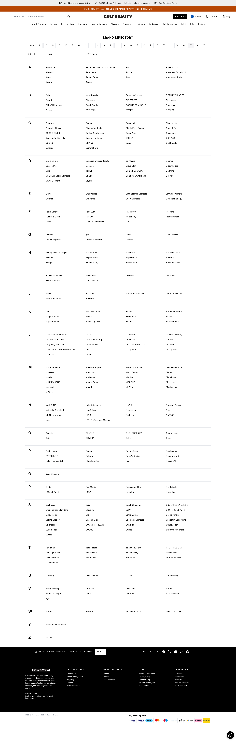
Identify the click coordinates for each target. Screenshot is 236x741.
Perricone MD (172, 456)
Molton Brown (92, 382)
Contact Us (71, 674)
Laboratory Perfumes (56, 339)
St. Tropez (51, 525)
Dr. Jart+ (90, 176)
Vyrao (48, 598)
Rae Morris (91, 487)
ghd (87, 234)
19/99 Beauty (92, 54)
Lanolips (170, 339)
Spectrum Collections (176, 520)
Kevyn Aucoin (52, 316)
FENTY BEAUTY (54, 216)
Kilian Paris (131, 316)
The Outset (171, 552)
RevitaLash (171, 487)
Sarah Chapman (133, 505)
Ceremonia (131, 123)
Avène (89, 82)
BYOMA (129, 110)
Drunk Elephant (53, 181)
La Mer (89, 334)
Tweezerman (52, 562)
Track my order (73, 685)
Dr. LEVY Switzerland (136, 176)
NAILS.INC (51, 405)
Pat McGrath (132, 451)
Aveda (49, 82)
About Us (106, 674)
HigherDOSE (92, 257)
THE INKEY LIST (174, 547)
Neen (168, 410)
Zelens (49, 637)
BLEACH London (54, 105)
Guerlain (130, 239)
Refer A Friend (181, 685)
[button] (230, 735)
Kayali (129, 311)
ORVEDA (90, 438)
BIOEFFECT (132, 100)
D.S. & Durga (52, 161)
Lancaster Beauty (94, 339)
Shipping (70, 680)
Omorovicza (172, 433)
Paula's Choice (133, 456)
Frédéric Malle (172, 216)
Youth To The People (56, 624)
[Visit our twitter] (170, 652)
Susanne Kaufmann (175, 530)
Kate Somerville (93, 311)
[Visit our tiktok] (182, 652)
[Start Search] (68, 16)
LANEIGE (130, 339)
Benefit (49, 100)
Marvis (169, 372)
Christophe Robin (94, 128)
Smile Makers (132, 515)
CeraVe (89, 123)
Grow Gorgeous (53, 239)
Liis (87, 349)
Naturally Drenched (55, 410)
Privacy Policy (144, 677)
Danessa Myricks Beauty (97, 161)
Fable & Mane (52, 212)
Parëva (89, 451)
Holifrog (170, 257)
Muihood (50, 387)
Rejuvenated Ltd (133, 487)
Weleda (49, 611)
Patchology (171, 451)
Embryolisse (91, 194)
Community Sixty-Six (55, 138)
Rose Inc (130, 492)
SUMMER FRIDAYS (95, 525)
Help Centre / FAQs (75, 677)
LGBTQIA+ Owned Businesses (60, 349)
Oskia (128, 438)
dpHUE (89, 171)
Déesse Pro (51, 166)
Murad (89, 387)
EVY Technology (174, 198)
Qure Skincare (52, 474)
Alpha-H (50, 72)
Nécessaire (131, 410)
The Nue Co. (92, 552)
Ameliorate (91, 72)
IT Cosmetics (92, 280)
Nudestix (130, 415)
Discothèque (172, 166)
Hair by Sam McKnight (56, 252)
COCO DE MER (53, 133)
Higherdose (131, 257)
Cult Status (179, 674)
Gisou (128, 234)
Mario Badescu (133, 372)
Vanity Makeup (52, 588)
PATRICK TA (52, 456)
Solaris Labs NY (53, 520)
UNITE (129, 575)
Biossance (171, 100)
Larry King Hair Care (55, 344)
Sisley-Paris (51, 515)
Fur (127, 221)
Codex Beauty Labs (95, 133)
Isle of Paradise (53, 280)
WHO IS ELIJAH (173, 611)
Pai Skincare (51, 451)
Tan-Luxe (50, 547)
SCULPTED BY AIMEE (177, 505)
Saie (88, 505)
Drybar (89, 181)
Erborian (49, 198)
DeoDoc (90, 166)
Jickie (48, 293)
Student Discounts (182, 682)
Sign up (100, 652)
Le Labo (170, 344)
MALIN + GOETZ (174, 367)
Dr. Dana (170, 171)
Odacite (49, 433)
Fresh (48, 221)
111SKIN (49, 54)
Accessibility (144, 685)
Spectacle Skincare (135, 520)
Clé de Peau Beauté (135, 128)
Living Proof (131, 349)
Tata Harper (91, 547)
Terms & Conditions (147, 674)
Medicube (90, 377)
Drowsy (169, 176)
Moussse (170, 382)
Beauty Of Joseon (134, 95)
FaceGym (90, 212)
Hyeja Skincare (173, 262)
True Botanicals (173, 557)
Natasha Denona (174, 405)
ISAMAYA (171, 275)
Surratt (129, 530)
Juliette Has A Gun (54, 298)
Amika (129, 72)
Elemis (49, 194)
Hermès (49, 257)
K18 (47, 311)
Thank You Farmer (134, 547)
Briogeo (49, 110)
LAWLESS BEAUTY (135, 344)
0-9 (32, 45)
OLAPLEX (90, 433)
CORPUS (170, 138)
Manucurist (91, 372)
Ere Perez (90, 198)
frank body (131, 216)
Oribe (48, 438)
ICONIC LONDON (54, 275)
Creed (128, 143)
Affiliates (178, 680)
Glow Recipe (172, 234)
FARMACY (131, 212)
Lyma (88, 354)
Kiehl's (89, 316)
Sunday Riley (172, 525)
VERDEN (90, 588)
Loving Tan (171, 349)
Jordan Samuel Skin (135, 293)
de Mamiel (130, 161)
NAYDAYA (91, 410)
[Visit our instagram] (176, 652)
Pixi (127, 461)
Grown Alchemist (94, 239)
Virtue (88, 593)
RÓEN (89, 492)
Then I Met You (53, 557)
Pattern (89, 456)
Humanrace (131, 262)
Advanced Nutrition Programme (100, 67)
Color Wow (131, 133)
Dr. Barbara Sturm (134, 171)
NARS (129, 405)
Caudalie (50, 123)
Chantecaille (172, 123)
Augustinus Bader (174, 77)
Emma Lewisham (174, 194)
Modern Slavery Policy (148, 682)
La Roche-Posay (174, 334)
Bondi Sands (92, 105)
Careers (106, 677)
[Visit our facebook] (164, 652)
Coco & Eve (171, 128)
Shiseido (90, 510)
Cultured (49, 148)
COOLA (129, 138)
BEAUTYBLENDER (175, 95)
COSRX (49, 143)
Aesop (129, 67)
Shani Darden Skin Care (57, 510)
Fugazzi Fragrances (95, 221)
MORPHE (130, 382)
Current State (92, 148)
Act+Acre (50, 67)
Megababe (171, 377)
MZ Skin (49, 392)
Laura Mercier (92, 344)
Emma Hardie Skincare (136, 194)
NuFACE (170, 415)
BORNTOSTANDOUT (136, 105)
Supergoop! (51, 530)
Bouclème (170, 105)
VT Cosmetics (172, 593)
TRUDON (130, 557)
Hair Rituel (130, 252)
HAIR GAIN (91, 252)
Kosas (129, 321)
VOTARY (130, 593)
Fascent (170, 212)
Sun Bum (130, 525)
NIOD (88, 415)
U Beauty (50, 575)
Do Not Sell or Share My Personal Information (39, 697)
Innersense (91, 275)
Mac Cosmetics (53, 367)
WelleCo (90, 611)
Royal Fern (171, 492)
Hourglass (50, 262)
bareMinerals (92, 95)
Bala (48, 95)
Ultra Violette (92, 575)
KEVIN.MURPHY (174, 311)
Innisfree (130, 275)
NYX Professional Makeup (98, 420)
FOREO (89, 216)
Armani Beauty (93, 77)
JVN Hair (90, 298)
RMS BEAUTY (52, 492)
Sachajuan (51, 505)
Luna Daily (51, 354)
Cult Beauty (171, 143)
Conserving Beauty (95, 138)
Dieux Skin (131, 166)
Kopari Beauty (52, 321)
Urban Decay (172, 575)
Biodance (90, 100)
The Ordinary (132, 552)
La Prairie (130, 334)
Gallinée (49, 234)
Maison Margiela (93, 367)
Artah (128, 77)
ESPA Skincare (133, 198)
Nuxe (48, 420)
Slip (87, 515)
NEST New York (53, 415)
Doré (48, 171)
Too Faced (91, 557)
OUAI (168, 438)
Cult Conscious (109, 680)
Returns (70, 682)
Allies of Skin (172, 67)
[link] (212, 16)
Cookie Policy (144, 680)
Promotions (179, 677)
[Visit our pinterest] (188, 652)
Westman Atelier (133, 611)
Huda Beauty (92, 262)
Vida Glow (131, 588)
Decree (169, 161)
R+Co (48, 487)
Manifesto (50, 372)
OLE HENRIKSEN (134, 433)
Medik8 (129, 377)
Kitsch (169, 316)
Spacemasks (92, 520)
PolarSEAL (171, 461)
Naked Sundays (93, 405)
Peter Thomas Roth (55, 461)
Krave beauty (172, 321)
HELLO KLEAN (173, 252)
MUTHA (130, 387)
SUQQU (89, 530)
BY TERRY (91, 110)
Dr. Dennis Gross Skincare (58, 176)
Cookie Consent (32, 693)
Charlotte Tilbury (53, 128)
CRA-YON (90, 143)
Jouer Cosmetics (174, 293)
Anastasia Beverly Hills (176, 72)
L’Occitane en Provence (57, 334)
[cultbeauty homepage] (117, 16)
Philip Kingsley (92, 461)
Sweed (49, 534)
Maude (49, 377)
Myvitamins (171, 387)
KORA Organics (93, 321)
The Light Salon (53, 552)
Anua (48, 77)
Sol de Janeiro (173, 515)
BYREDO (170, 110)
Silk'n (128, 510)
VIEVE (169, 588)
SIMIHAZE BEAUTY (175, 510)
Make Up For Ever (134, 367)
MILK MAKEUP (53, 382)
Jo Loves (90, 293)
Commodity (171, 133)
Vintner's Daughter (54, 593)
